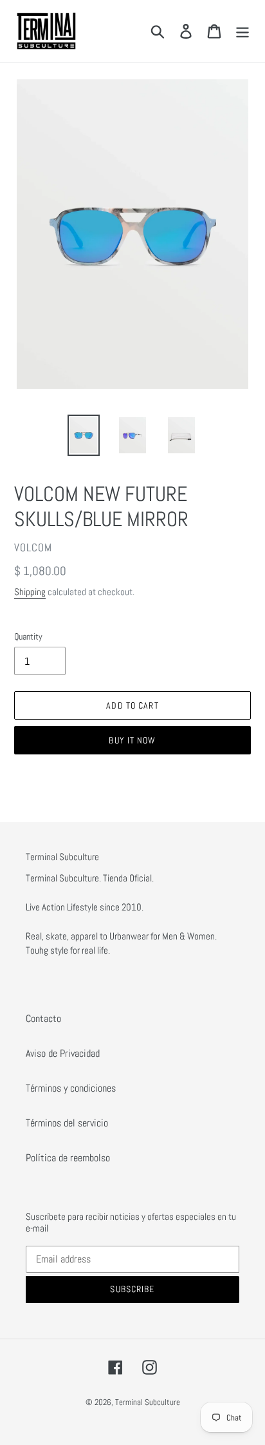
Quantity (28, 636)
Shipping (30, 591)
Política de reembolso (68, 1158)
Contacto (43, 1018)
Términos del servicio (67, 1123)
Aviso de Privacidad (63, 1053)
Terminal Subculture (147, 1402)
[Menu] (242, 31)
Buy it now (132, 740)
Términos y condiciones (71, 1088)
